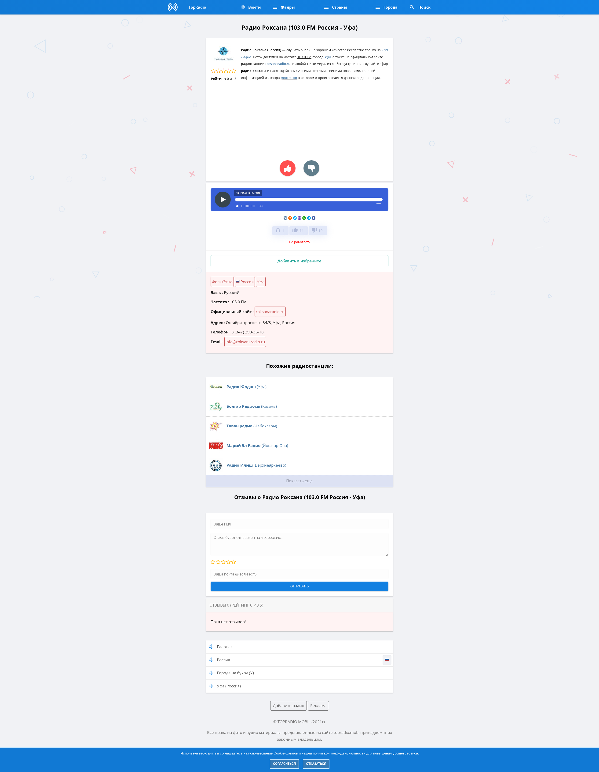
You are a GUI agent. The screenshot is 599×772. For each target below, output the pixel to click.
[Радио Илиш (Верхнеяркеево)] (216, 471)
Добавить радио (288, 705)
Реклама (318, 705)
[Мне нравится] (288, 168)
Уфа (327, 57)
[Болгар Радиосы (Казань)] (216, 412)
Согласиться (284, 763)
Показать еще (299, 480)
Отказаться (316, 763)
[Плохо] (217, 562)
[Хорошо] (228, 562)
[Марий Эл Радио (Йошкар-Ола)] (216, 451)
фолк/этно (289, 77)
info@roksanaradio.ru (245, 341)
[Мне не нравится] (311, 168)
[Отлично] (233, 562)
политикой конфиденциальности (339, 753)
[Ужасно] (213, 562)
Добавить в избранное (299, 261)
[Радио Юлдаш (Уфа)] (216, 392)
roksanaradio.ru (277, 63)
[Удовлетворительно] (223, 562)
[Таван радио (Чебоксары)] (216, 431)
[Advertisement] (299, 118)
